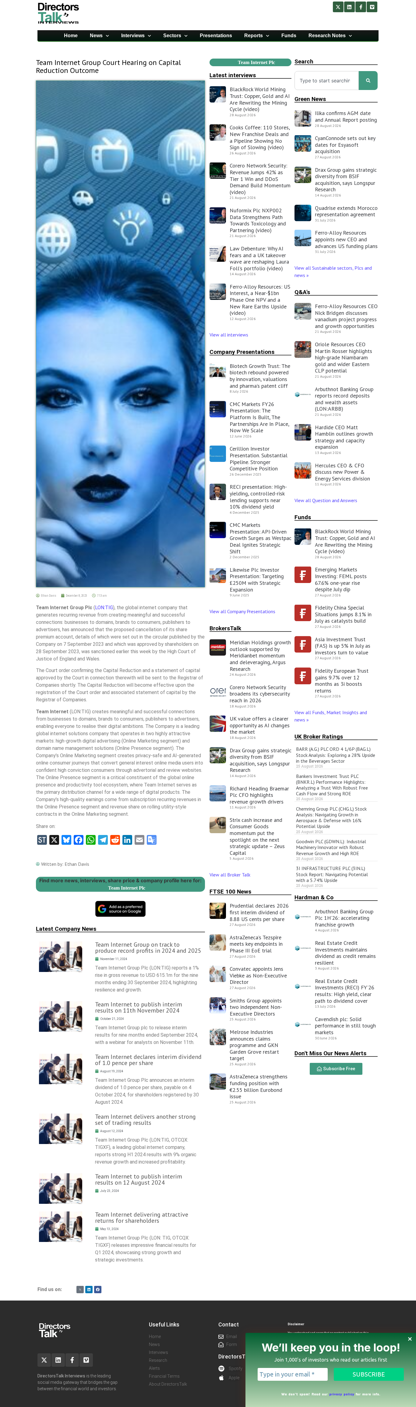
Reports (253, 35)
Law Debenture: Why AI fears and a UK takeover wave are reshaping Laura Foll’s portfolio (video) (259, 258)
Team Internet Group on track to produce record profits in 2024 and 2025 (148, 948)
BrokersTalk (225, 628)
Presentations (216, 35)
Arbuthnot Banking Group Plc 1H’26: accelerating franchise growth (344, 918)
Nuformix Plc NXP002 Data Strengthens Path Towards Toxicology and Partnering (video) (258, 220)
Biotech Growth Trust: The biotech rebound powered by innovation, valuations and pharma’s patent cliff (260, 375)
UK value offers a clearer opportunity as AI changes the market (260, 725)
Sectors (172, 35)
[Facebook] (97, 1289)
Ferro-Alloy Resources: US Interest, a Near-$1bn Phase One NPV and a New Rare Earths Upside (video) (260, 299)
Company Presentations (242, 351)
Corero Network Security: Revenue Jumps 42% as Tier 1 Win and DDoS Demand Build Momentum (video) (260, 178)
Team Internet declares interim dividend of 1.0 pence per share (148, 1060)
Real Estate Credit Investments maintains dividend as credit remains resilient (345, 952)
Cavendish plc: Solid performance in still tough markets (345, 1026)
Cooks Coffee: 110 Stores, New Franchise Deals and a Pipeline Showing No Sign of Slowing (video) (260, 137)
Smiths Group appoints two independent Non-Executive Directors (256, 1007)
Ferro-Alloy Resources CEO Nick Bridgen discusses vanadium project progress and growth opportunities (346, 316)
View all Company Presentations (242, 611)
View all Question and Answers (325, 500)
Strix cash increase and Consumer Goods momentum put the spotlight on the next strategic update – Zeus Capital (257, 836)
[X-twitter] (338, 7)
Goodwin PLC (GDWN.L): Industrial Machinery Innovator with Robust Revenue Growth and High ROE (331, 847)
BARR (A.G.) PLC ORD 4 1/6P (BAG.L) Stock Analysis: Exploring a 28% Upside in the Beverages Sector (335, 755)
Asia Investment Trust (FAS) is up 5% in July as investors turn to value (342, 646)
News (96, 35)
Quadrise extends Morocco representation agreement (346, 211)
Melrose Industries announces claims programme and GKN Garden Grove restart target (254, 1045)
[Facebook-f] (360, 7)
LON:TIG (104, 607)
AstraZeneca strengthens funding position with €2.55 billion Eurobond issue (258, 1086)
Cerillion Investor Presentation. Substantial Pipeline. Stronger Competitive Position (258, 458)
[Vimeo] (372, 7)
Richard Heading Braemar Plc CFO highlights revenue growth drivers (259, 795)
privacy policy (341, 1393)
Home (71, 35)
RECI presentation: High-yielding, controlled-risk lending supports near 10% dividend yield (258, 496)
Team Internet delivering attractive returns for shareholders (141, 1218)
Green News (310, 99)
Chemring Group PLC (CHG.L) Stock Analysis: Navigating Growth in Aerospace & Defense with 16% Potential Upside (331, 817)
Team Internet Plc (126, 888)
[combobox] (326, 80)
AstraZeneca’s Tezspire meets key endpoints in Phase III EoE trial (256, 944)
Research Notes (327, 35)
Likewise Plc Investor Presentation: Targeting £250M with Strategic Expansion (257, 579)
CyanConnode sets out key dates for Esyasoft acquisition (345, 145)
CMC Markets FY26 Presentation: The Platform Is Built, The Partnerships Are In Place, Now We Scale (259, 417)
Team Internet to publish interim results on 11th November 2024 (138, 1007)
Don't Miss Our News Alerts (330, 1053)
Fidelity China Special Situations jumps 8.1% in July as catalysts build (343, 614)
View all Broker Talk (230, 875)
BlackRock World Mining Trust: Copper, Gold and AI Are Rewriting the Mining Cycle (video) (260, 99)
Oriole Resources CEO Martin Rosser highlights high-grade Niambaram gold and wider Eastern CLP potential (343, 357)
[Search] (368, 80)
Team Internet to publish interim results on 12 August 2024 (138, 1179)
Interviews (133, 35)
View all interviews (229, 335)
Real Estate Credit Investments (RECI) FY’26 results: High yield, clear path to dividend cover (344, 990)
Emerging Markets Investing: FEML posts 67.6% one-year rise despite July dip (341, 579)
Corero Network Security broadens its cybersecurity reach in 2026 (260, 694)
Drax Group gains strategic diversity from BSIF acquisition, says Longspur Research (260, 760)
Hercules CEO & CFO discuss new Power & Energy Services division (342, 472)
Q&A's (302, 292)
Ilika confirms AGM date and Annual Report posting (346, 116)
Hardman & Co (313, 897)
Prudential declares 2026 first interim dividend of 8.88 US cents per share (259, 912)
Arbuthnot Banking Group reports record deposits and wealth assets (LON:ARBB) (344, 399)
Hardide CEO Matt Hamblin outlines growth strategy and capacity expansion (344, 437)
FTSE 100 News (230, 891)
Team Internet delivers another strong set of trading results (145, 1120)
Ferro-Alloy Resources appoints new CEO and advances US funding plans (346, 239)
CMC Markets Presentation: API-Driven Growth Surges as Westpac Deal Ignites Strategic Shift (260, 538)
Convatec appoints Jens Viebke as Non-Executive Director (258, 975)
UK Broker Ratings (318, 736)
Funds (288, 35)
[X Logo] (80, 1289)
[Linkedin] (349, 7)
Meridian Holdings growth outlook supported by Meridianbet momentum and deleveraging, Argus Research (260, 655)
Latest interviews (233, 75)
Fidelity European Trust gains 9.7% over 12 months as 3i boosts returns (341, 680)
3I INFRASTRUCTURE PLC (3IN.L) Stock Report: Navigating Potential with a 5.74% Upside (332, 874)
